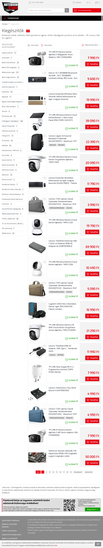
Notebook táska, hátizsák (13, 189)
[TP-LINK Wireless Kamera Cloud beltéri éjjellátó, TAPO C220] (37, 226)
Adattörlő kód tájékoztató (11, 534)
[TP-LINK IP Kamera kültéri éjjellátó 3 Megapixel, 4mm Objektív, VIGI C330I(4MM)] (37, 58)
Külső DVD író (8, 160)
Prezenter (7, 204)
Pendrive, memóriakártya (12, 194)
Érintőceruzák (8, 116)
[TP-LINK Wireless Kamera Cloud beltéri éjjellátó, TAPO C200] (37, 268)
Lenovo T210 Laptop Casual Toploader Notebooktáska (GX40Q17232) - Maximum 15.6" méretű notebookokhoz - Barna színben (63, 288)
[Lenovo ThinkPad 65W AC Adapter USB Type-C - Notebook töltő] (37, 352)
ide (56, 545)
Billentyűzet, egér (10, 72)
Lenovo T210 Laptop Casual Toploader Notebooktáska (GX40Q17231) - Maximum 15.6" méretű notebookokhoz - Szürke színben (63, 204)
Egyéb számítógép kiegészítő (13, 101)
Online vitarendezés (9, 531)
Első (38, 472)
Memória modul (9, 170)
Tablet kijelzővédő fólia (11, 214)
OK (98, 544)
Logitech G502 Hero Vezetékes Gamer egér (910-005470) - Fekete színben (62, 306)
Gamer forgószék (9, 126)
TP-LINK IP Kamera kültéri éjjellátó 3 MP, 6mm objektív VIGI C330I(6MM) (63, 432)
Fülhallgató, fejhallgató (12, 121)
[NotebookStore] (10, 7)
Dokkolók (7, 92)
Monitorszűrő (8, 179)
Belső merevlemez (10, 62)
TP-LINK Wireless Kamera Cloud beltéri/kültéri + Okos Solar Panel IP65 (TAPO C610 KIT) (63, 117)
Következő (78, 472)
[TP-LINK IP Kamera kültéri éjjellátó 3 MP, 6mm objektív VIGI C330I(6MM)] (37, 436)
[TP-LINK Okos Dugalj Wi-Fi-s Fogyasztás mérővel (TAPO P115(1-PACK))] (37, 373)
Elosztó (6, 111)
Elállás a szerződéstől (9, 538)
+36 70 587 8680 (37, 2)
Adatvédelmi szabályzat (10, 520)
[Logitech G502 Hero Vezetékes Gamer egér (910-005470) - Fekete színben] (37, 310)
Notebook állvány (10, 184)
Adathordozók (9, 53)
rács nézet (34, 45)
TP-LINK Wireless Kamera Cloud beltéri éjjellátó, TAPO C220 (63, 221)
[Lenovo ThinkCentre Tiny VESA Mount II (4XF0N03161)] (37, 394)
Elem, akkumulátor (10, 106)
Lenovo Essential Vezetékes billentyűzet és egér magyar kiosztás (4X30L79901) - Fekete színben (63, 182)
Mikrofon (7, 175)
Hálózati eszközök (10, 131)
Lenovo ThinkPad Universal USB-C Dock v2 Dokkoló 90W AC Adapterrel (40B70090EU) (63, 243)
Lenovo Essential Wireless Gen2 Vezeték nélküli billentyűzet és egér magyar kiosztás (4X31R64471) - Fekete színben (63, 98)
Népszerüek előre (91, 45)
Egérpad (6, 97)
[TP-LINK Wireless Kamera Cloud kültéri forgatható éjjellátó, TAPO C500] (37, 163)
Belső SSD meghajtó (10, 67)
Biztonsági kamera (10, 77)
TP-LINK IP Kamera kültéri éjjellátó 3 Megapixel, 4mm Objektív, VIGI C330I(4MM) (61, 54)
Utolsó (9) (88, 472)
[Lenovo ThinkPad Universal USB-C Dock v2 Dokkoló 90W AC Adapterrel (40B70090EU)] (37, 247)
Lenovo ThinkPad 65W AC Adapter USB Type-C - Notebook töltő (63, 348)
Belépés (79, 2)
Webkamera (8, 233)
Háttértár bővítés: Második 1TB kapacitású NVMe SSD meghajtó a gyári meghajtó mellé (63, 453)
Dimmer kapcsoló (9, 87)
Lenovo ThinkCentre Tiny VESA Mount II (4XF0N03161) (62, 389)
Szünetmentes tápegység (12, 209)
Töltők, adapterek (10, 218)
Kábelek (6, 145)
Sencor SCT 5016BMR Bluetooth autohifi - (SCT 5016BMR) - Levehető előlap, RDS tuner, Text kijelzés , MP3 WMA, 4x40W (63, 77)
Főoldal (4, 24)
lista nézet (48, 45)
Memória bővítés (9, 165)
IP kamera (7, 140)
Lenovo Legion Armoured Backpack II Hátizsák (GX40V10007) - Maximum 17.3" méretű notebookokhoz (63, 140)
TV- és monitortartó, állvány (13, 223)
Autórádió (7, 58)
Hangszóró (7, 136)
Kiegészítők (15, 24)
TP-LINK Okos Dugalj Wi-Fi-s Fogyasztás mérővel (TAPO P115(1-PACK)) (61, 369)
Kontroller (7, 155)
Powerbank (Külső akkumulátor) (13, 199)
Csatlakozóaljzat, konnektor (13, 82)
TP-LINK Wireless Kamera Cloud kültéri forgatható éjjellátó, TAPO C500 (63, 159)
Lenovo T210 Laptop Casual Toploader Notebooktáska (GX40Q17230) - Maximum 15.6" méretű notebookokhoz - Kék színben (63, 414)
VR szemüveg (8, 228)
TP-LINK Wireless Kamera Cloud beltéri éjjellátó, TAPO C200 (63, 263)
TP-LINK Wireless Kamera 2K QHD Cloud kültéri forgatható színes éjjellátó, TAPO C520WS (62, 327)
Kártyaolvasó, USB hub (11, 150)
